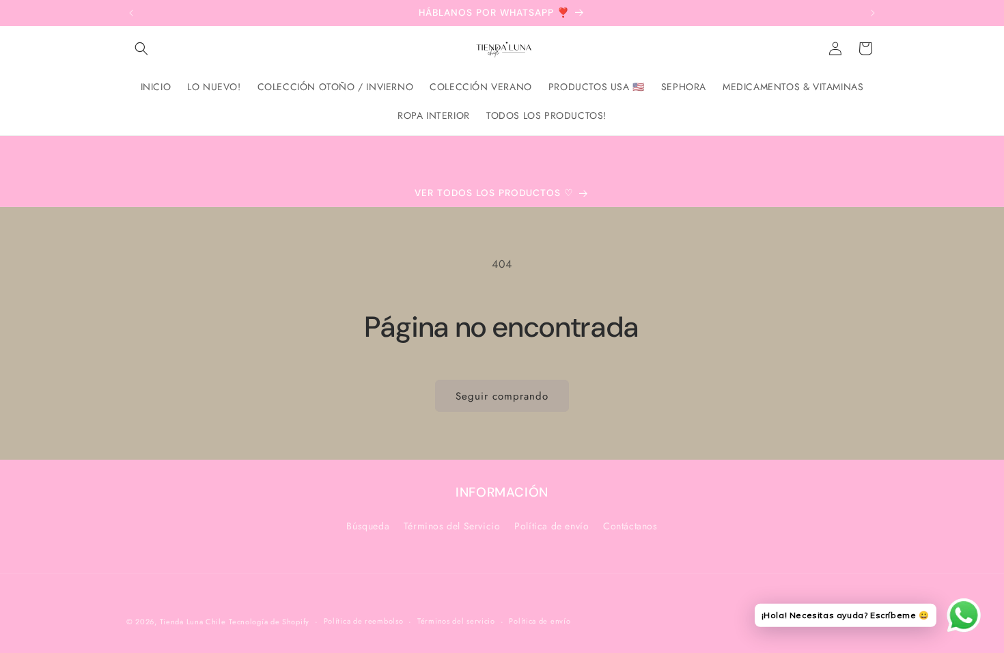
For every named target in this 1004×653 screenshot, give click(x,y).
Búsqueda (367, 526)
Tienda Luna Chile (193, 621)
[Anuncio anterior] (131, 13)
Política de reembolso (364, 620)
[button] (141, 48)
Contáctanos (630, 526)
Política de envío (551, 526)
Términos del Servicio (452, 526)
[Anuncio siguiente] (873, 13)
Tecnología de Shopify (269, 621)
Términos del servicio (456, 620)
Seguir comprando (502, 396)
